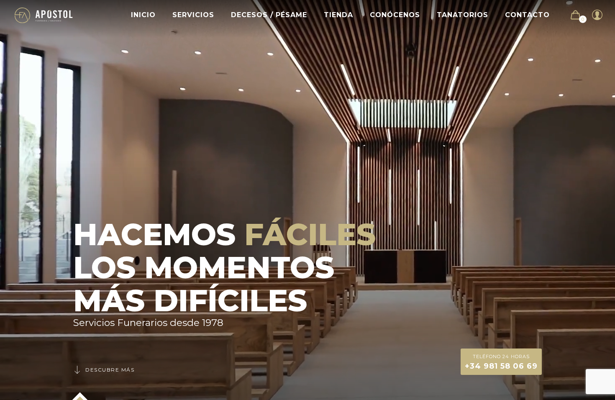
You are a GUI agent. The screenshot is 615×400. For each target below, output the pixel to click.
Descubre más (109, 370)
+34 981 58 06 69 (501, 362)
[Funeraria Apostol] (44, 15)
